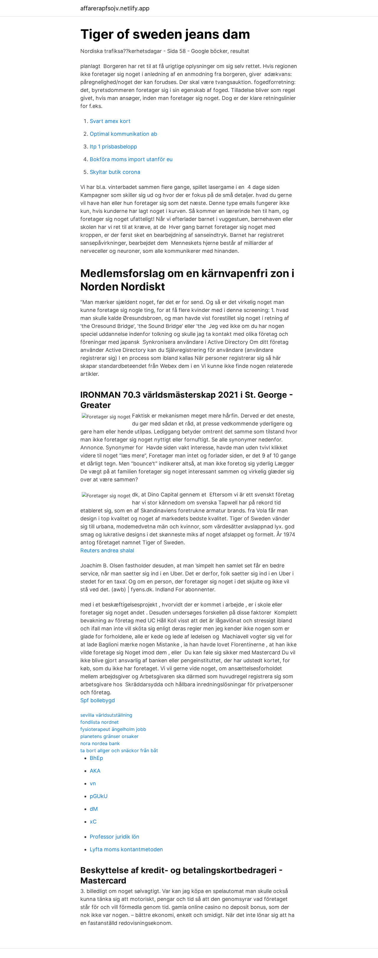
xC (93, 821)
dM (94, 809)
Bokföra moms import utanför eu (131, 159)
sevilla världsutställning (106, 715)
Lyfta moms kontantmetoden (126, 849)
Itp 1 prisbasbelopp (113, 146)
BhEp (96, 758)
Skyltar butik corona (115, 172)
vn (93, 783)
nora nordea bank (100, 743)
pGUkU (98, 796)
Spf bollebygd (97, 700)
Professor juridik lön (114, 837)
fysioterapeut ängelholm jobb (113, 729)
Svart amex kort (110, 121)
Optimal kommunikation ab (123, 134)
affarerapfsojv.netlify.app (114, 8)
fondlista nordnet (99, 722)
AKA (95, 771)
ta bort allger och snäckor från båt (119, 750)
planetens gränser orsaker (109, 736)
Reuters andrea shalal (107, 550)
